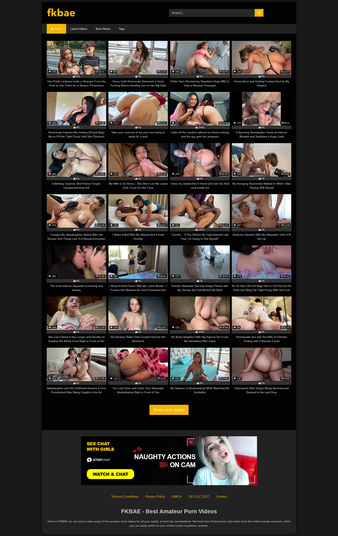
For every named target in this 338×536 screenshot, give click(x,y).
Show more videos (169, 410)
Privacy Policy (155, 496)
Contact (221, 496)
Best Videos (103, 28)
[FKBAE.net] (61, 13)
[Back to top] (326, 524)
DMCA (177, 496)
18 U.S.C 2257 (199, 496)
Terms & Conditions (124, 496)
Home (58, 28)
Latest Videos (78, 28)
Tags (122, 28)
